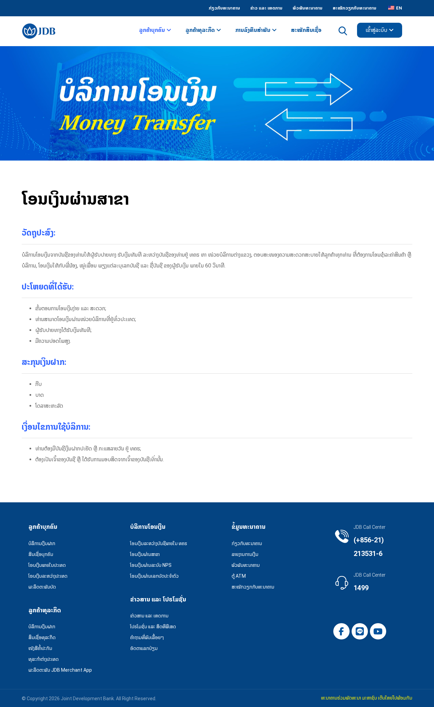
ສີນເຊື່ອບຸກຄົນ (40, 554)
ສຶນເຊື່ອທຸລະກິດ (42, 637)
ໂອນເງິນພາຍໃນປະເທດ (47, 565)
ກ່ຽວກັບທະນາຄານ (247, 543)
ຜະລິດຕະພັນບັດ (42, 587)
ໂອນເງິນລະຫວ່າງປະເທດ (47, 576)
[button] (341, 631)
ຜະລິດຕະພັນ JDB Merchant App (60, 670)
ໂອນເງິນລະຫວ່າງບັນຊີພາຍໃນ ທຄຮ (158, 543)
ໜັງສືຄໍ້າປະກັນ (40, 648)
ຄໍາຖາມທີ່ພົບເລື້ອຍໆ (147, 637)
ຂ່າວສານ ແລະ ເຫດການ (149, 615)
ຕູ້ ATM (239, 576)
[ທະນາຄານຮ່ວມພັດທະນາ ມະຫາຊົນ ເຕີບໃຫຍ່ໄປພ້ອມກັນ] (39, 31)
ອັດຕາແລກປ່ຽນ (144, 648)
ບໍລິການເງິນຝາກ (41, 543)
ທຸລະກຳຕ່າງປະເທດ (43, 659)
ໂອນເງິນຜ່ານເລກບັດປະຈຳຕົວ (154, 576)
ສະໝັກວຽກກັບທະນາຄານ (253, 587)
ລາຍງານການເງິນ (245, 554)
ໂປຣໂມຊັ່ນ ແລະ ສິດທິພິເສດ (153, 626)
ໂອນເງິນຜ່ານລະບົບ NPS (151, 565)
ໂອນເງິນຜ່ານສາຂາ (145, 554)
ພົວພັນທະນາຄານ (246, 565)
